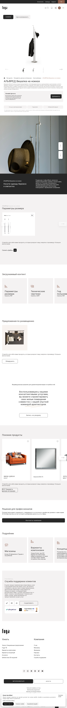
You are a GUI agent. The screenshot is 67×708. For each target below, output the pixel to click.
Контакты (37, 655)
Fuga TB (4, 647)
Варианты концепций (8, 652)
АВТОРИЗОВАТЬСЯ (18, 681)
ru (61, 1)
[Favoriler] (59, 7)
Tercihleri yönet (60, 696)
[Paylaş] (55, 7)
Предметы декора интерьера (23, 78)
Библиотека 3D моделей (9, 657)
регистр (48, 681)
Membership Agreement (33, 689)
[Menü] (63, 7)
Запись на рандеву (33, 415)
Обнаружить (10, 361)
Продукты (9, 78)
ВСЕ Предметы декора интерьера (8, 490)
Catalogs (47, 1)
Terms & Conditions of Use (33, 688)
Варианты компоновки (9, 650)
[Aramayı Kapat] (43, 7)
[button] (58, 69)
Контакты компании (33, 520)
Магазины (37, 647)
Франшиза (37, 650)
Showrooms (40, 1)
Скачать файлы (7, 250)
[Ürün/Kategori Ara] (47, 7)
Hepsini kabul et (8, 704)
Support (54, 1)
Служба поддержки (40, 657)
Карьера (36, 652)
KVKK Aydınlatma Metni (8, 700)
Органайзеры (37, 78)
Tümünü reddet (20, 704)
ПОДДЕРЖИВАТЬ (29, 603)
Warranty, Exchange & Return (33, 691)
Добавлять (56, 96)
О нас (35, 645)
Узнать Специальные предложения (13, 645)
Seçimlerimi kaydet (32, 704)
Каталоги (5, 655)
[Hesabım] (51, 7)
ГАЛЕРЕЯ (8, 17)
